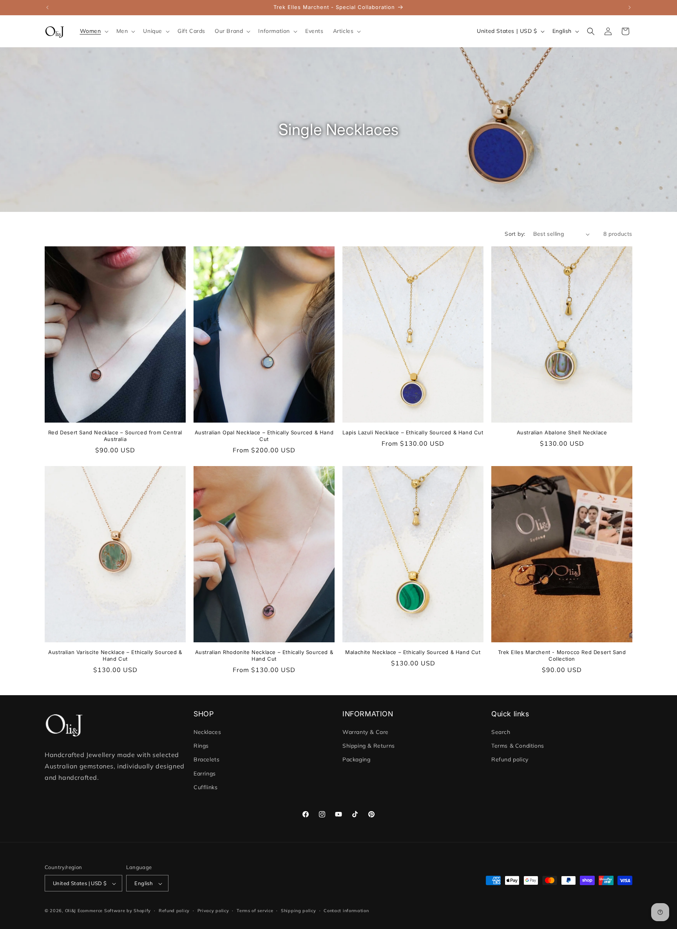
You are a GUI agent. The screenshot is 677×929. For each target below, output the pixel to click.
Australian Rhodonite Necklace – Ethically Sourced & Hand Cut (264, 655)
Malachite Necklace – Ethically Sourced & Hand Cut (412, 652)
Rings (201, 745)
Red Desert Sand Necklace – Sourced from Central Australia (115, 435)
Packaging (356, 759)
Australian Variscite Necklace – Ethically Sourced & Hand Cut (115, 655)
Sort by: (515, 233)
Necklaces (207, 732)
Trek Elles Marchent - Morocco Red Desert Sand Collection (562, 655)
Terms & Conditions (517, 745)
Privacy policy (213, 910)
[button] (93, 31)
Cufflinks (205, 787)
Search (500, 732)
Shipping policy (298, 910)
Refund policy (510, 759)
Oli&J (70, 911)
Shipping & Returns (368, 745)
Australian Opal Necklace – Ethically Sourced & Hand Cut (264, 435)
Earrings (205, 773)
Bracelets (206, 759)
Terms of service (255, 910)
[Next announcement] (629, 7)
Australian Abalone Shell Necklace (562, 432)
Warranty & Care (365, 732)
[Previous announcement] (47, 7)
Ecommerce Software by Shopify (114, 911)
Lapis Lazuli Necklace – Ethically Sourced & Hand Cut (412, 432)
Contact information (346, 910)
